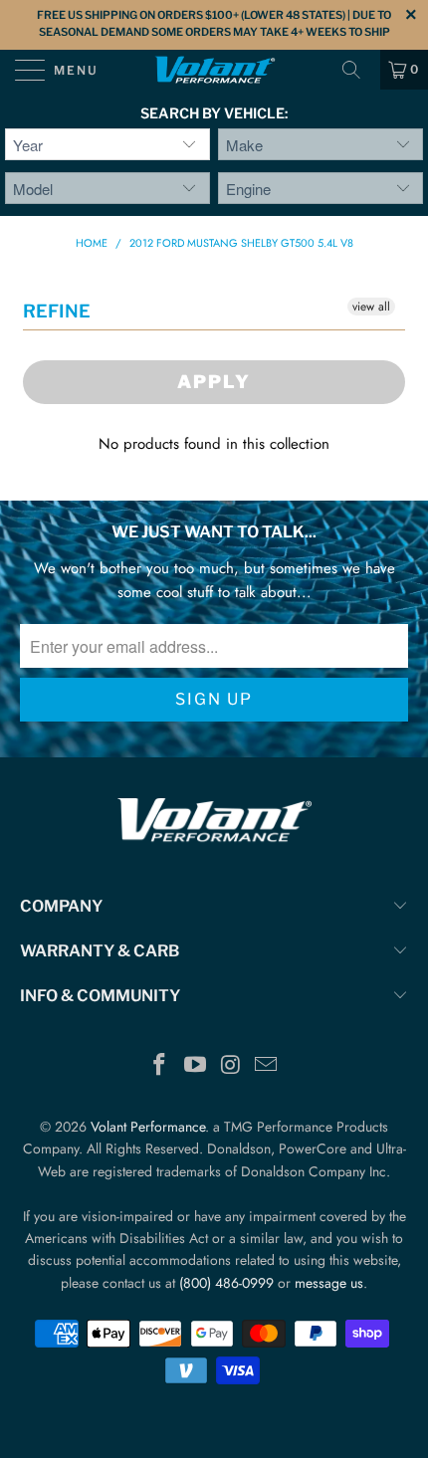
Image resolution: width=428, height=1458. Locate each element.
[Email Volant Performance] (267, 1066)
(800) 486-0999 (226, 1283)
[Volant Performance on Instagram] (231, 1066)
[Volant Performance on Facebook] (160, 1066)
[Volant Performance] (214, 70)
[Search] (358, 70)
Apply (214, 381)
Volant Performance (148, 1127)
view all (371, 306)
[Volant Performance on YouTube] (195, 1066)
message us (329, 1283)
